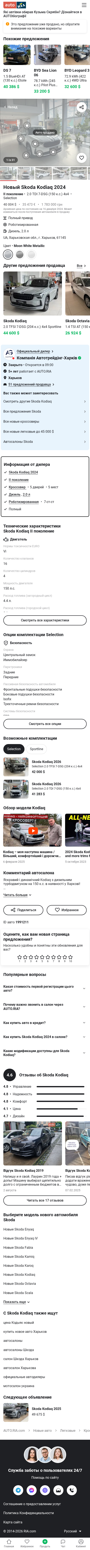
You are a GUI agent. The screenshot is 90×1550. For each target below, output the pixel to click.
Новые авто (42, 1431)
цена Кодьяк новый (18, 1323)
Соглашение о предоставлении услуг (32, 1504)
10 (70, 961)
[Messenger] (32, 1490)
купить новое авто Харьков (25, 1332)
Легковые (67, 1431)
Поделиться (26, 910)
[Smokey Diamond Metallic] (31, 254)
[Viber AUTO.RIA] (45, 1490)
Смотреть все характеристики (45, 620)
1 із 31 (10, 160)
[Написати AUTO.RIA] (58, 1490)
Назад (12, 107)
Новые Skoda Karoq (18, 1266)
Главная (9, 1546)
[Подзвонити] (72, 1490)
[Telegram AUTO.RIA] (18, 1490)
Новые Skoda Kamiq (18, 1257)
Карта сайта (12, 1522)
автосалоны (12, 1341)
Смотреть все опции (45, 724)
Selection (14, 749)
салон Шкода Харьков (20, 1359)
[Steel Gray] (19, 254)
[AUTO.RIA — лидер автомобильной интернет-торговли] (14, 5)
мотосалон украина (18, 1386)
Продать (45, 1546)
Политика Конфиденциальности (28, 1513)
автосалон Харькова (19, 1368)
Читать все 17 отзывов (45, 1200)
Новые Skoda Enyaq (18, 1229)
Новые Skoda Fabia (18, 1248)
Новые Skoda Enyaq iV (20, 1238)
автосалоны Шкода (18, 1350)
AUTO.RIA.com (14, 1431)
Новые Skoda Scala (18, 1293)
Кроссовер (17, 487)
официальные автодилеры (24, 1377)
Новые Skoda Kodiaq (19, 1275)
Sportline (36, 749)
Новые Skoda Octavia (19, 1284)
